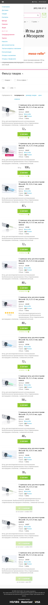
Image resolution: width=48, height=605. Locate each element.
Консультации (6, 52)
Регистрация (42, 1)
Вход (35, 1)
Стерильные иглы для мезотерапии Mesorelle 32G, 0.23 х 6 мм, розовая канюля (31, 261)
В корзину (24, 134)
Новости (4, 41)
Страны (34, 22)
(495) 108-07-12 (40, 8)
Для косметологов (8, 45)
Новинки (5, 24)
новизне (17, 99)
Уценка (4, 38)
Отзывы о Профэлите (9, 59)
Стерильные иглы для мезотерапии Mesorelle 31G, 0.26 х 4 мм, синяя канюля (31, 184)
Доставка (5, 10)
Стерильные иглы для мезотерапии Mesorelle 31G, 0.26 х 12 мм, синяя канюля (31, 339)
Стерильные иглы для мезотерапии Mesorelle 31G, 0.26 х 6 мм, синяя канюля (31, 450)
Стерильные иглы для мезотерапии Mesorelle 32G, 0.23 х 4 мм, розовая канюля (31, 145)
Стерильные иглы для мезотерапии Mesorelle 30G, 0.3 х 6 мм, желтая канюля (31, 555)
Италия (29, 116)
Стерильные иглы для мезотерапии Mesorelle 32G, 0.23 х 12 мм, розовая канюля (31, 299)
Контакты (5, 17)
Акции (4, 27)
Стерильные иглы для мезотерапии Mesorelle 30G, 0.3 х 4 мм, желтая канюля (31, 107)
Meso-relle (27, 114)
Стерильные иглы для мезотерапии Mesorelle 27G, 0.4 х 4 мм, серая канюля (31, 520)
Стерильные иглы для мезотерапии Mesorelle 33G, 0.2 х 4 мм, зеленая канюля (31, 378)
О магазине (6, 7)
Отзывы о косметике (9, 55)
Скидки (4, 14)
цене (40, 95)
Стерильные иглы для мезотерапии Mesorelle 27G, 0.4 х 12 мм (31, 486)
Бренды (4, 21)
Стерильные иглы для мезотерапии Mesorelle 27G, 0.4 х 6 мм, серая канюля (31, 414)
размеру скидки (31, 95)
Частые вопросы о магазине (11, 48)
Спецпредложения (8, 34)
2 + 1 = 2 (4, 31)
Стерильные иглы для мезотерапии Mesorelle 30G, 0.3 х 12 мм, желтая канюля (31, 222)
